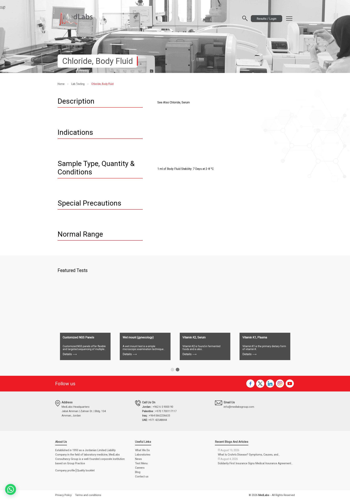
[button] (172, 369)
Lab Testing (78, 83)
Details (70, 354)
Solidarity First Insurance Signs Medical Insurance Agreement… (255, 463)
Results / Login (266, 18)
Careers (140, 467)
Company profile (65, 470)
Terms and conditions (88, 495)
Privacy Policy (63, 495)
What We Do (142, 450)
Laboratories (142, 454)
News (138, 459)
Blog (137, 472)
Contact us (141, 476)
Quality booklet (86, 470)
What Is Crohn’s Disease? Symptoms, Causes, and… (249, 454)
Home (61, 83)
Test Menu (141, 463)
